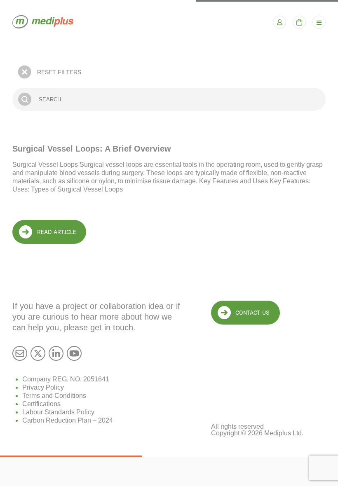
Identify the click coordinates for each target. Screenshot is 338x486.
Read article (56, 232)
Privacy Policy (43, 387)
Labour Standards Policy (58, 412)
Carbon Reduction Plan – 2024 (67, 420)
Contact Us (252, 312)
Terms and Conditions (54, 395)
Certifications (41, 403)
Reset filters (59, 72)
